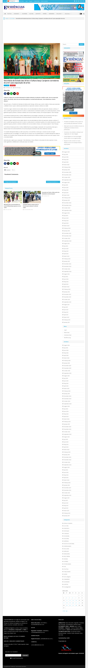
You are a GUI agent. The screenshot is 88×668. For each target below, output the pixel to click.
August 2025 (67, 182)
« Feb (63, 611)
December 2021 (67, 294)
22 (79, 603)
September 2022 (67, 271)
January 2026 (67, 169)
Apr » (67, 611)
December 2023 (67, 233)
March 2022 (66, 286)
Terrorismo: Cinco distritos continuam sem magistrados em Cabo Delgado (73, 133)
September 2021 (67, 302)
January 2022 (67, 291)
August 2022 (67, 274)
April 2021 (66, 314)
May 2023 (66, 251)
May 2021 (66, 312)
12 (70, 600)
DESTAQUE (13, 85)
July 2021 (66, 307)
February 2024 (67, 228)
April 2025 (66, 192)
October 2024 (67, 208)
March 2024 (66, 225)
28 (76, 605)
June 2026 (66, 157)
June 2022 (66, 279)
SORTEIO (66, 584)
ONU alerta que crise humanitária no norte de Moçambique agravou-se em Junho (12, 206)
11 (66, 600)
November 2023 (67, 236)
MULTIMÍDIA (67, 556)
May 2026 (66, 159)
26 (70, 605)
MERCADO (66, 551)
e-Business (67, 13)
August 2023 (67, 243)
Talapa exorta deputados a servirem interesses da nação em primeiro (12, 182)
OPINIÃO (45, 13)
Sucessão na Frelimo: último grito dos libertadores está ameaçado (50, 193)
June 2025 (66, 187)
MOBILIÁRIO (67, 553)
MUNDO (66, 559)
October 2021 (67, 299)
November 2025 (67, 174)
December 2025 (67, 172)
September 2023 (67, 241)
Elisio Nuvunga (17, 87)
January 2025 (67, 200)
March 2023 (66, 256)
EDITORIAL (66, 538)
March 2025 (66, 195)
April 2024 (66, 223)
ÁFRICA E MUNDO (44, 1)
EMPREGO (66, 541)
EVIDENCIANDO (67, 546)
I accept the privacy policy (17, 658)
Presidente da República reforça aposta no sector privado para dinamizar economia (73, 122)
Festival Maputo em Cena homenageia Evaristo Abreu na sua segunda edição (72, 137)
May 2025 (66, 190)
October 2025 (67, 177)
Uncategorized (67, 587)
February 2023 (67, 258)
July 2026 (66, 154)
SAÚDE (65, 574)
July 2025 (66, 185)
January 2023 (67, 261)
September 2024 (67, 210)
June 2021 (66, 309)
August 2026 (67, 152)
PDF (65, 566)
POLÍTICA (9, 13)
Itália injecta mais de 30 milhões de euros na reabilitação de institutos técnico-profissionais (74, 127)
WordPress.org (67, 337)
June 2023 (66, 248)
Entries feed (66, 332)
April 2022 (66, 284)
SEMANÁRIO (51, 13)
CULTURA (31, 13)
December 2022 (67, 263)
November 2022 (67, 266)
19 (70, 603)
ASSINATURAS (36, 1)
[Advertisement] (44, 31)
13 (73, 600)
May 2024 (66, 220)
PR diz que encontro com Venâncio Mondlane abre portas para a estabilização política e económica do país (53, 182)
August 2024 (67, 213)
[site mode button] (80, 13)
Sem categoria (67, 576)
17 (63, 603)
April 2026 (66, 162)
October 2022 (67, 269)
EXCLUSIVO (59, 13)
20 (73, 603)
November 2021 (67, 297)
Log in (65, 330)
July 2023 (66, 246)
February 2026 (67, 167)
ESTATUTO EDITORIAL (19, 1)
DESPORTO (38, 13)
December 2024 (67, 202)
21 (76, 603)
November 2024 (67, 205)
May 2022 (66, 281)
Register (30, 1)
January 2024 (67, 230)
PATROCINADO (67, 564)
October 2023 (67, 238)
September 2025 (67, 180)
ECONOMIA (24, 13)
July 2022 (66, 276)
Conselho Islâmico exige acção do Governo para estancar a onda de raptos (31, 206)
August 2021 (67, 304)
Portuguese (12, 1)
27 (73, 605)
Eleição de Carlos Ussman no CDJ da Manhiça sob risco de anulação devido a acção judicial (73, 142)
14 (76, 600)
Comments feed (67, 335)
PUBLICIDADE (67, 571)
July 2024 (66, 215)
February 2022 (67, 289)
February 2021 (67, 319)
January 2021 (67, 322)
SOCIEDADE (16, 13)
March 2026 (66, 164)
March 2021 (66, 317)
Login (27, 1)
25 (66, 605)
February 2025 (67, 197)
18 (66, 603)
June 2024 (66, 218)
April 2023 (66, 253)
